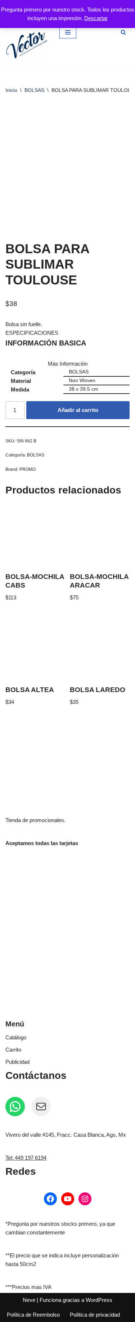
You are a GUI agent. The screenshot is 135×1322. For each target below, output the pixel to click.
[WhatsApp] (15, 1106)
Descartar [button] (96, 18)
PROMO (27, 469)
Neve (29, 1300)
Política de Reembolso (33, 1315)
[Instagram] (84, 1198)
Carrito (13, 1050)
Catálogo (15, 1037)
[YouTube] (67, 1198)
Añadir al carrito (78, 410)
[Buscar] (123, 32)
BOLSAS (34, 90)
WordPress (99, 1300)
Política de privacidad (95, 1315)
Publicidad (17, 1062)
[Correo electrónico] (41, 1106)
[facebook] (50, 1198)
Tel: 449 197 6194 (25, 1158)
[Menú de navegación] (67, 32)
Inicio (11, 90)
